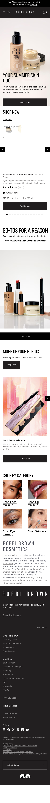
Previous (2, 149)
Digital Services (10, 713)
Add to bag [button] (25, 206)
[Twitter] (13, 729)
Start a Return (9, 663)
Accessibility (7, 750)
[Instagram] (4, 729)
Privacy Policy (8, 743)
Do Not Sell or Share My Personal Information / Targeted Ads (25, 754)
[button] (4, 12)
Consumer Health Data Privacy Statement (18, 752)
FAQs (5, 682)
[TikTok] (22, 729)
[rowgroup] (25, 503)
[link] (45, 12)
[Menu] (4, 12)
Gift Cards (7, 686)
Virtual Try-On (9, 717)
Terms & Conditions (10, 748)
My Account (8, 647)
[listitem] (25, 167)
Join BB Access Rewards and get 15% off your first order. (25, 3)
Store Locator (9, 651)
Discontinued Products (13, 678)
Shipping (7, 670)
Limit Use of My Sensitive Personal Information (20, 746)
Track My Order (10, 639)
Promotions (8, 674)
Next (47, 149)
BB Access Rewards (12, 643)
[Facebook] (8, 729)
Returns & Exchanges (13, 666)
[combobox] (25, 765)
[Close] (46, 3)
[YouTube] (27, 729)
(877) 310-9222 (9, 698)
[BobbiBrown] (25, 12)
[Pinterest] (18, 729)
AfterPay (6, 690)
